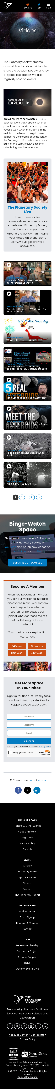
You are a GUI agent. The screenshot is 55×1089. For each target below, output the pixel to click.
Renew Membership (27, 945)
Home (32, 780)
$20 (17, 653)
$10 (37, 646)
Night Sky (27, 837)
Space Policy (27, 843)
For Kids (27, 849)
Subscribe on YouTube (27, 562)
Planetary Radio (27, 871)
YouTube (10, 547)
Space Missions (27, 831)
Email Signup (27, 917)
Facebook (19, 551)
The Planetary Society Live (27, 209)
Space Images (27, 877)
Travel (27, 963)
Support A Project (27, 951)
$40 (37, 653)
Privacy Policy (45, 746)
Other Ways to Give (27, 968)
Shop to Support (27, 957)
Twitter (37, 551)
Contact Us (37, 1035)
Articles (27, 865)
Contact (27, 929)
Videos (42, 780)
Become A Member (27, 923)
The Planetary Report (27, 895)
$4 (16, 646)
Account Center (18, 1035)
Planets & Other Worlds (27, 826)
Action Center (27, 911)
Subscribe (29, 741)
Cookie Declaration (27, 1077)
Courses (27, 889)
